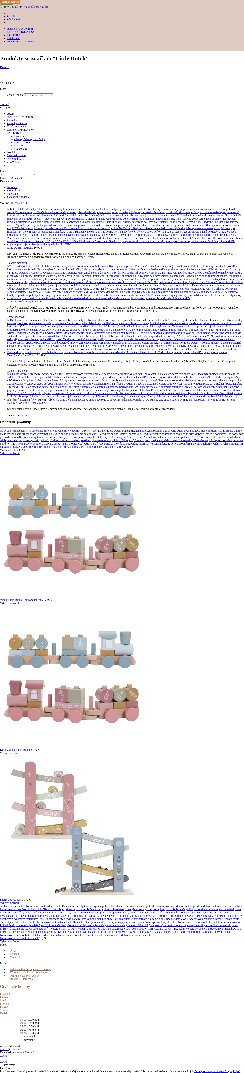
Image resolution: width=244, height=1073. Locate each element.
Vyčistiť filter (22, 202)
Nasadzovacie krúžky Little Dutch (19, 938)
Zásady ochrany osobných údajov (213, 1071)
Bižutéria (19, 136)
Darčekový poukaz (18, 126)
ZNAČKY (13, 161)
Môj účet (15, 957)
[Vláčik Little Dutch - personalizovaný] (122, 526)
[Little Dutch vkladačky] (125, 227)
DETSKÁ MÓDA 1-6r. (20, 31)
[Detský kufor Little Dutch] (125, 336)
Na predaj (12, 187)
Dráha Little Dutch (11, 899)
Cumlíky (12, 120)
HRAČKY (13, 38)
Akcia (10, 113)
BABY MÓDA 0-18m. (20, 28)
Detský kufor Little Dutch (22, 355)
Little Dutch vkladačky (20, 247)
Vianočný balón (9, 449)
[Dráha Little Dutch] (122, 826)
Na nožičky (20, 148)
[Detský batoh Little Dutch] (125, 386)
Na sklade (12, 193)
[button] (16, 944)
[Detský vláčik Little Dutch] (122, 676)
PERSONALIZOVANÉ (21, 41)
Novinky (12, 152)
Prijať (236, 1071)
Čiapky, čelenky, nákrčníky (29, 139)
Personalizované (16, 155)
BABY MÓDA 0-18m (20, 116)
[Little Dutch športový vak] (125, 282)
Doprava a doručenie (21, 978)
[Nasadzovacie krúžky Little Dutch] (122, 921)
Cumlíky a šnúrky (17, 123)
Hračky (18, 145)
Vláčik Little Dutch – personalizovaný (22, 599)
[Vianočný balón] (122, 438)
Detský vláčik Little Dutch (15, 749)
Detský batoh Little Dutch (22, 402)
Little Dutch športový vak (22, 301)
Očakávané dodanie (18, 196)
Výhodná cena (15, 158)
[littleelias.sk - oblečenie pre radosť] (24, 6)
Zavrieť (4, 104)
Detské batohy (22, 142)
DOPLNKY (14, 35)
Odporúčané (14, 190)
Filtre (3, 88)
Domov (4, 67)
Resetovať (17, 178)
